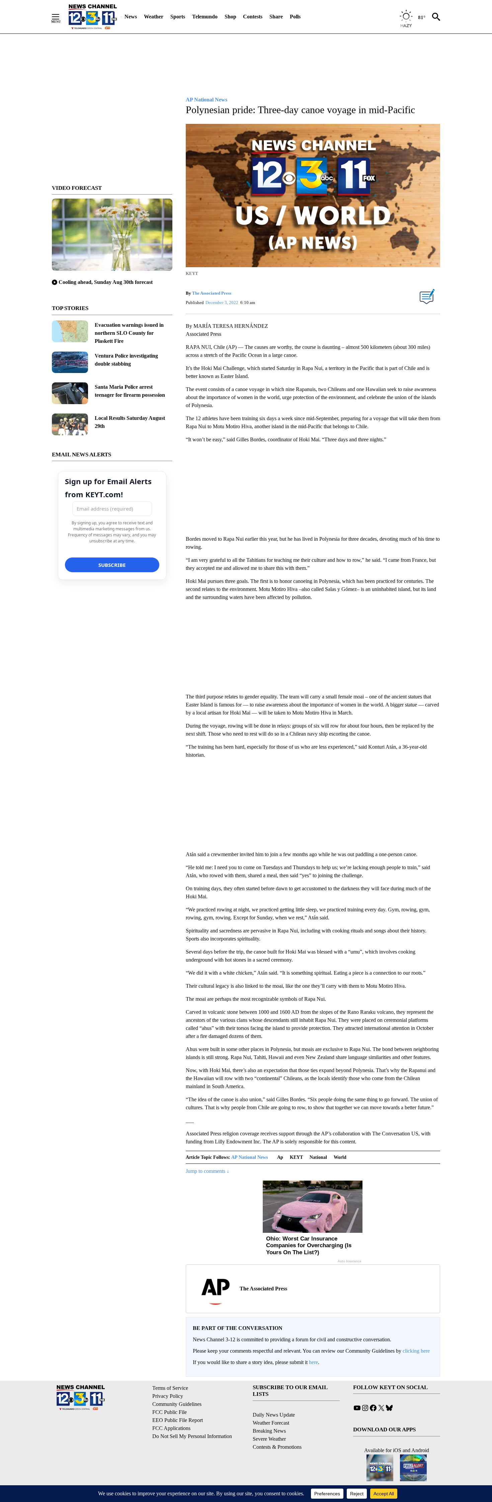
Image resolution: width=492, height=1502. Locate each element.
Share (276, 16)
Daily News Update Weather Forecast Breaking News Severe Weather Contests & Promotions (277, 1431)
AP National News (249, 1157)
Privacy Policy (167, 1396)
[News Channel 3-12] (92, 16)
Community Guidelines (176, 1404)
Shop (230, 16)
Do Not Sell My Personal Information (192, 1436)
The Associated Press (211, 293)
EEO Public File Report (177, 1420)
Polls (295, 16)
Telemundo (205, 16)
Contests (252, 16)
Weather (153, 16)
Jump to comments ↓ (207, 1171)
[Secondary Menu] (60, 16)
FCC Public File (169, 1412)
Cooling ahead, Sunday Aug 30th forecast (106, 282)
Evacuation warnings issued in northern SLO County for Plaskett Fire (129, 333)
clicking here (416, 1351)
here (313, 1362)
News (131, 16)
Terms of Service (170, 1388)
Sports (177, 16)
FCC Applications (171, 1428)
